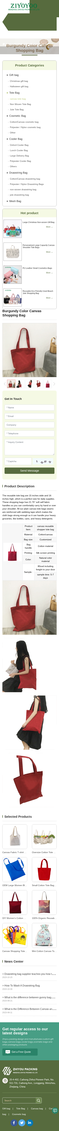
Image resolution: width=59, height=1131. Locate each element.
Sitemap (6, 1121)
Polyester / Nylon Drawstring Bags (27, 184)
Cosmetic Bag (17, 115)
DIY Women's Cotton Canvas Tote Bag (21, 918)
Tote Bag (30, 44)
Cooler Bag (15, 138)
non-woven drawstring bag (23, 189)
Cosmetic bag (19, 1114)
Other (13, 132)
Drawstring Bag (18, 172)
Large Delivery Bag (19, 155)
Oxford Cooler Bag (19, 145)
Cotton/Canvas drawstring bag (25, 179)
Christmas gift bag (19, 81)
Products (18, 44)
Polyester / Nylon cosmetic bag (25, 127)
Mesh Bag (15, 201)
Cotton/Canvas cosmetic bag (24, 122)
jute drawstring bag (19, 195)
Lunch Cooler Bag (19, 150)
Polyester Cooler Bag (20, 161)
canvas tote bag (45, 44)
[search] (39, 1101)
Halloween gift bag (19, 86)
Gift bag (14, 75)
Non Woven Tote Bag (20, 104)
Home (8, 44)
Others (13, 166)
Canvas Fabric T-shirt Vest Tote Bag (20, 852)
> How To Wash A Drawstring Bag (21, 985)
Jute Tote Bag (17, 109)
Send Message (29, 470)
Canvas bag (37, 1108)
